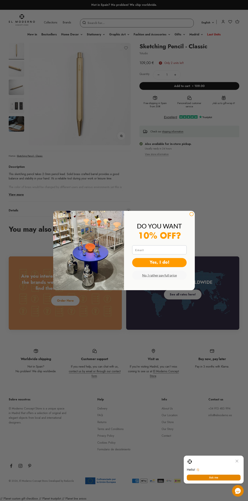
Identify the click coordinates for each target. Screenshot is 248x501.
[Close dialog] (191, 214)
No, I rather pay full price (159, 275)
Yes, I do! (159, 262)
